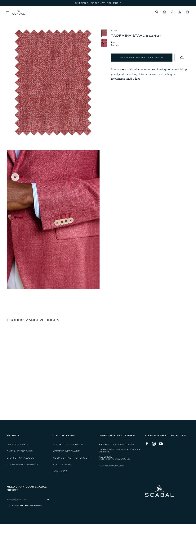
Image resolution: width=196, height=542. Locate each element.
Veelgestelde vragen (68, 444)
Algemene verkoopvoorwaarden (114, 458)
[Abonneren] (44, 499)
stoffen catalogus (20, 458)
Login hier (60, 471)
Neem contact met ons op (71, 458)
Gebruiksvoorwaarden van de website (120, 451)
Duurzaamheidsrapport (23, 465)
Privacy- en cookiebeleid (116, 444)
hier (137, 78)
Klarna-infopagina (111, 466)
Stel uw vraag (62, 465)
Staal (114, 31)
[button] (157, 12)
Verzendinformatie (66, 451)
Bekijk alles (15, 18)
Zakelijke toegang (20, 451)
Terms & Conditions (32, 505)
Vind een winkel (18, 444)
